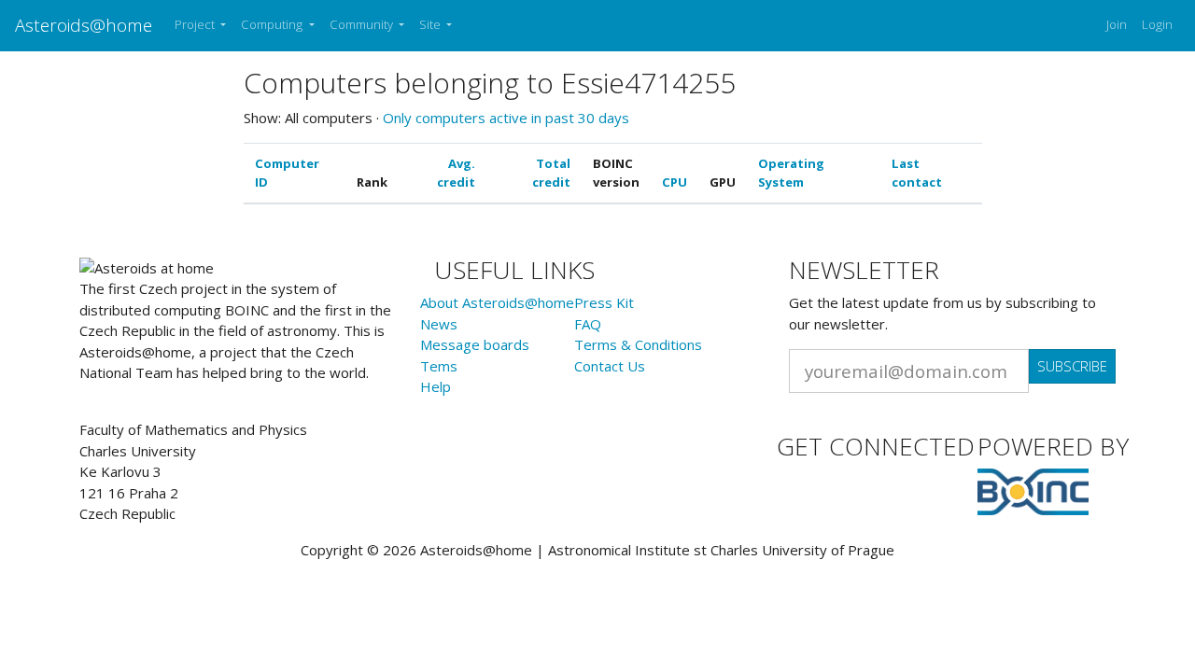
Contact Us (609, 366)
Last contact (917, 172)
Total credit (551, 172)
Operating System (791, 172)
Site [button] (431, 24)
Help (435, 386)
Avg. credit (456, 172)
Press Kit (604, 302)
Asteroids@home (83, 24)
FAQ (587, 324)
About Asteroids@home (497, 302)
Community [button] (363, 24)
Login (1157, 24)
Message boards (474, 344)
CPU (674, 182)
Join (1116, 24)
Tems (438, 366)
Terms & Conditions (638, 344)
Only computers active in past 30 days (506, 117)
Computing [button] (273, 24)
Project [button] (196, 24)
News (438, 324)
